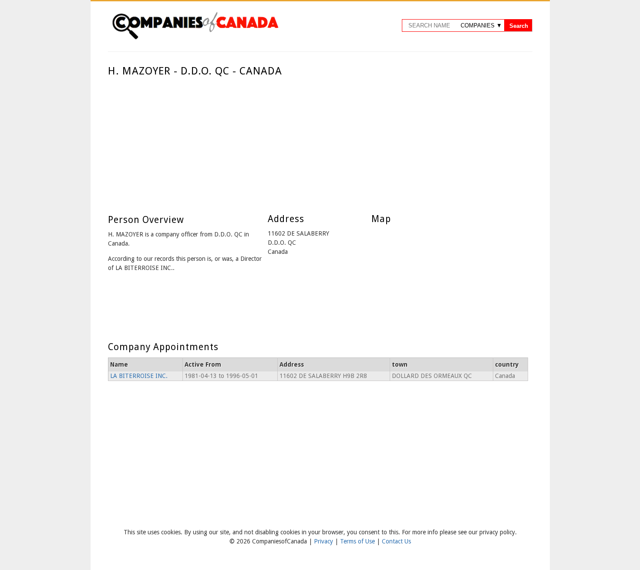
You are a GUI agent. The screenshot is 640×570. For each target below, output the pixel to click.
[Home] (195, 37)
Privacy (324, 541)
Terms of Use (358, 541)
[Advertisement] (318, 143)
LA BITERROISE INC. (139, 375)
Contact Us (396, 541)
